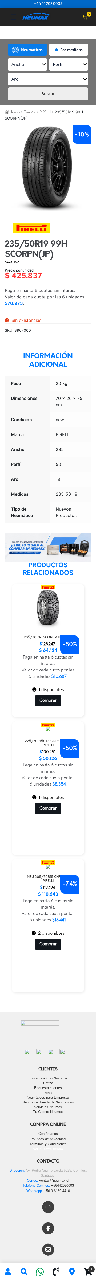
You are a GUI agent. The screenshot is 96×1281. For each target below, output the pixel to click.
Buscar (48, 93)
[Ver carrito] (85, 17)
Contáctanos (48, 1134)
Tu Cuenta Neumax (48, 1112)
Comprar (48, 701)
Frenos (48, 1093)
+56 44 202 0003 (48, 4)
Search (24, 1272)
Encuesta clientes (48, 1088)
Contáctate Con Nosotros (48, 1078)
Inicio (15, 112)
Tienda (29, 112)
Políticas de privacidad (48, 1139)
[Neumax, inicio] (36, 17)
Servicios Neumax (48, 1107)
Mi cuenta (8, 1272)
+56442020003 (62, 1186)
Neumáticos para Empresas (48, 1097)
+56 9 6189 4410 (57, 1191)
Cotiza (48, 1083)
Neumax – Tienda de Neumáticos (48, 1102)
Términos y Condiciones (48, 1144)
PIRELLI (45, 112)
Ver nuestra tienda (48, 1149)
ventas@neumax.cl (54, 1181)
